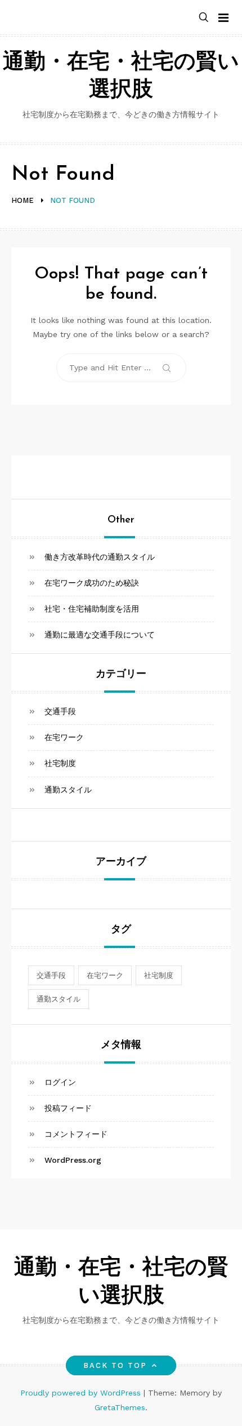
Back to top (115, 1365)
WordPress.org (72, 1159)
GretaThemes (120, 1407)
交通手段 (60, 711)
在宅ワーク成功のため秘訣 (91, 582)
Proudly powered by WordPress (82, 1392)
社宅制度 (60, 763)
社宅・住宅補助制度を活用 (91, 608)
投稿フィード (68, 1108)
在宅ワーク (64, 737)
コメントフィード (75, 1134)
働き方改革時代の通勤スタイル (99, 556)
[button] (203, 18)
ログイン (60, 1082)
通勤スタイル (68, 789)
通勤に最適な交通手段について (99, 634)
